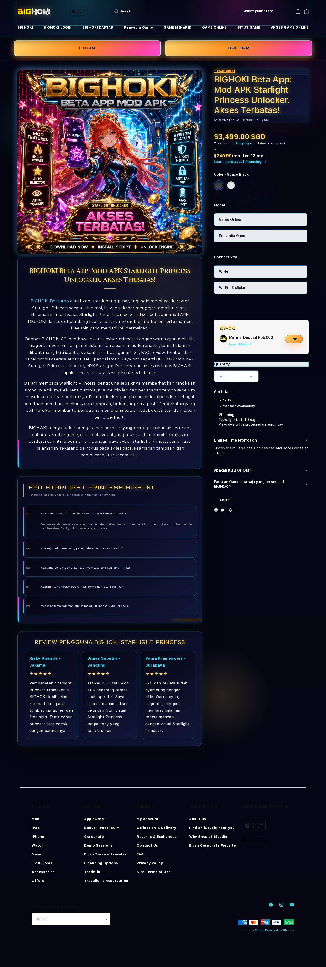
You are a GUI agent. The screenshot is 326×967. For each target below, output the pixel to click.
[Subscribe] (105, 919)
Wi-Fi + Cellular (232, 287)
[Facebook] (217, 511)
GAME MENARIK (177, 27)
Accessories (43, 872)
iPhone (38, 836)
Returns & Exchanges (157, 836)
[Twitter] (224, 511)
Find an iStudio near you (212, 828)
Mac (35, 819)
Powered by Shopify (279, 930)
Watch (38, 845)
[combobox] (162, 11)
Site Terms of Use (154, 872)
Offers (38, 881)
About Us (197, 819)
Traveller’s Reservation (106, 881)
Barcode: (249, 120)
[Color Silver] (231, 185)
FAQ (140, 854)
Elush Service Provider (105, 854)
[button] (25, 28)
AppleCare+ (95, 819)
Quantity (222, 364)
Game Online (230, 219)
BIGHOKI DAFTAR (97, 27)
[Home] (34, 11)
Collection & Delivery (156, 828)
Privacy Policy (150, 863)
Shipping (242, 143)
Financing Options (101, 863)
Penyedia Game (138, 27)
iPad (36, 828)
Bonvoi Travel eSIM (102, 828)
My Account (148, 819)
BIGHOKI (25, 27)
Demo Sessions (98, 845)
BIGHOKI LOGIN (58, 27)
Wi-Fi (223, 271)
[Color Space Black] (218, 185)
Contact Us (147, 845)
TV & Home (42, 863)
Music (37, 854)
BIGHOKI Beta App (50, 301)
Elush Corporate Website (212, 845)
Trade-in (92, 872)
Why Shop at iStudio (208, 836)
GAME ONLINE (214, 27)
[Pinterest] (231, 511)
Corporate (94, 836)
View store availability (237, 406)
